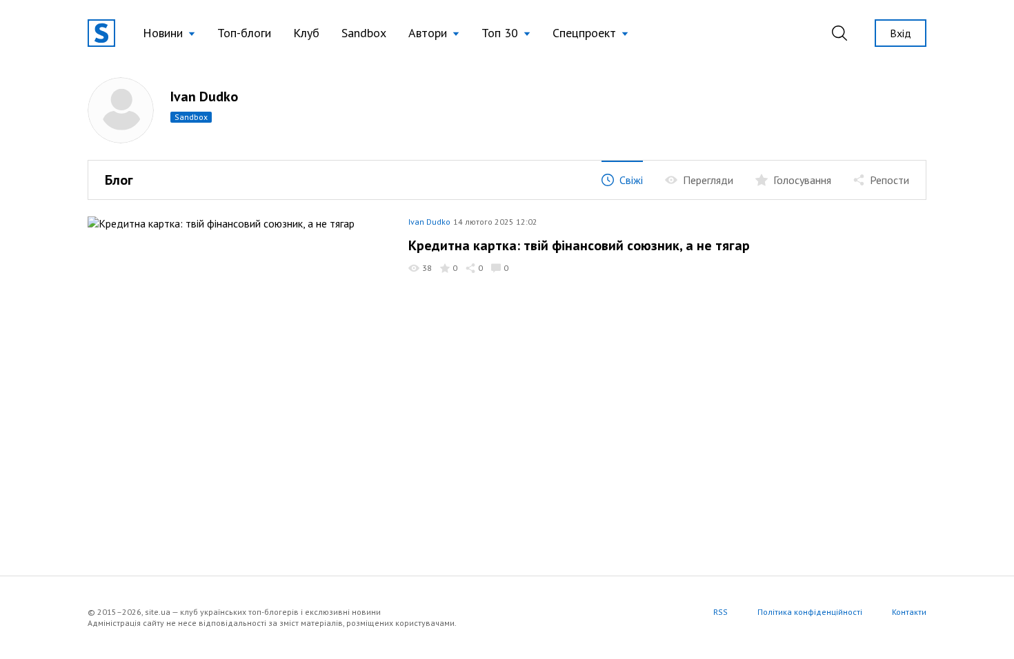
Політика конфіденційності (809, 612)
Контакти (909, 612)
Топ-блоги (244, 33)
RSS (720, 612)
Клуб (306, 33)
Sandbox (363, 33)
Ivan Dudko (429, 221)
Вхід (900, 33)
